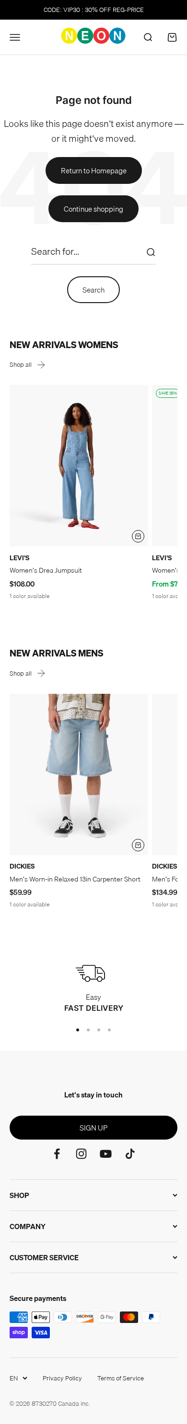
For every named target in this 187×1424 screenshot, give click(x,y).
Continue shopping (93, 209)
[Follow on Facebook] (56, 1153)
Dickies (22, 866)
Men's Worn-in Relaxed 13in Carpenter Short (75, 879)
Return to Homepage (94, 170)
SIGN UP (93, 1127)
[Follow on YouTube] (105, 1153)
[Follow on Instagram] (81, 1153)
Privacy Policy (62, 1378)
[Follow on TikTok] (130, 1153)
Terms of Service (120, 1378)
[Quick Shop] (138, 536)
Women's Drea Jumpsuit (46, 570)
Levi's (19, 558)
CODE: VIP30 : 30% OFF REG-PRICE (94, 9)
